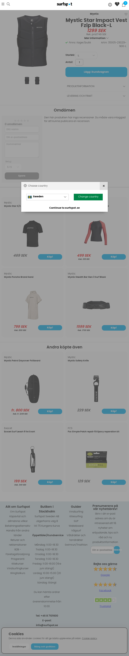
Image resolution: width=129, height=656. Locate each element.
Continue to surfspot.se (64, 208)
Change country (88, 196)
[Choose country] (110, 5)
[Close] (104, 186)
